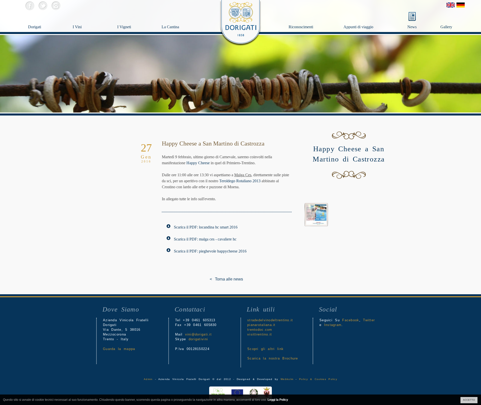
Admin (148, 379)
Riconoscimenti (301, 26)
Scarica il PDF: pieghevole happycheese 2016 (210, 251)
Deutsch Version (460, 5)
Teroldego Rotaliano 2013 (240, 181)
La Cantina (170, 26)
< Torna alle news (213, 279)
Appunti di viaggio (358, 26)
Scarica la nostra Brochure (272, 358)
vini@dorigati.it (198, 334)
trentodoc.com (259, 330)
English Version (450, 5)
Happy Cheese (198, 163)
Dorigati (34, 26)
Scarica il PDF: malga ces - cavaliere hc (205, 239)
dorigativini (198, 339)
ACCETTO (469, 399)
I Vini (77, 26)
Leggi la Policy (278, 400)
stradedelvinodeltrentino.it (270, 320)
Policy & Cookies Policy (318, 379)
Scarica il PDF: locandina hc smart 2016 (205, 227)
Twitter (42, 5)
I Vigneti (124, 26)
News (412, 26)
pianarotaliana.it (261, 325)
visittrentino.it (259, 334)
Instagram (55, 5)
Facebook (29, 5)
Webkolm (287, 379)
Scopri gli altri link (265, 349)
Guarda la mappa (119, 349)
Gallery (446, 26)
